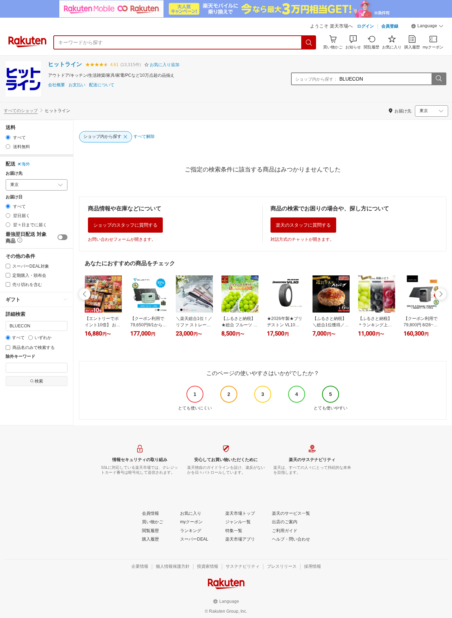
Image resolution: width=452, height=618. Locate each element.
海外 (26, 164)
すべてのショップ (21, 110)
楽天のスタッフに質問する (303, 225)
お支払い (77, 85)
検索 (39, 381)
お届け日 (14, 197)
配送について (101, 85)
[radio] (8, 137)
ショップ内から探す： (316, 79)
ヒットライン (65, 64)
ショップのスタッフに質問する (125, 225)
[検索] (309, 42)
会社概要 (56, 85)
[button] (427, 26)
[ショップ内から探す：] (439, 78)
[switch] (62, 237)
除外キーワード (20, 356)
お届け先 (14, 173)
